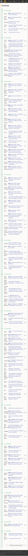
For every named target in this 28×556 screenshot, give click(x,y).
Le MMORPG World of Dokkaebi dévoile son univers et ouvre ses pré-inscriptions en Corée (16, 421)
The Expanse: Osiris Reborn (6, 91)
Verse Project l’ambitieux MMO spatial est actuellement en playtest (16, 277)
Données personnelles (10, 553)
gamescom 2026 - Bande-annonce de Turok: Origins (14, 184)
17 (25, 538)
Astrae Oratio (5, 459)
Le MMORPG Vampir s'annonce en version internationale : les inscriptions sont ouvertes (16, 60)
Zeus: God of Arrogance (6, 69)
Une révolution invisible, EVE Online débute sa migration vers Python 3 (16, 197)
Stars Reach (5, 319)
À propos (10, 551)
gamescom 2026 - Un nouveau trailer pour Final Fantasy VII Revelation (15, 179)
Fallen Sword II (5, 447)
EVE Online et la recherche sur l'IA (16, 408)
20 (25, 296)
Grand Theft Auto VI (5, 18)
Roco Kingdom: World (6, 151)
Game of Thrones (6, 162)
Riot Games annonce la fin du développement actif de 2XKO (15, 394)
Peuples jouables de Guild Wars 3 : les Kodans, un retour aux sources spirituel (16, 386)
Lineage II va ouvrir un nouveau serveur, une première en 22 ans (15, 224)
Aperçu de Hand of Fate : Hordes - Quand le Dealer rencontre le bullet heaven (16, 365)
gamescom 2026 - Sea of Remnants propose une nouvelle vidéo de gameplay (15, 146)
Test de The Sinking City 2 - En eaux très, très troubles (15, 451)
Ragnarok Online (6, 455)
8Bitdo (5, 382)
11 (25, 96)
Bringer (5, 13)
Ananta (5, 220)
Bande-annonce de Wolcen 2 (15, 96)
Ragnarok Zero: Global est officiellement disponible (15, 455)
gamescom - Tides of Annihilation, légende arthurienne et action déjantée (16, 75)
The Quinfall (5, 267)
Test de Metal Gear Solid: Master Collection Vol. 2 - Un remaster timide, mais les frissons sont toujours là (15, 375)
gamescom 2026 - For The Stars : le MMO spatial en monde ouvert (16, 41)
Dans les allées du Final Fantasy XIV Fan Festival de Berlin (15, 436)
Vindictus (6, 322)
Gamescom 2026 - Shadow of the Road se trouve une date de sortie (15, 85)
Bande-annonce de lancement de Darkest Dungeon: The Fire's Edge (16, 486)
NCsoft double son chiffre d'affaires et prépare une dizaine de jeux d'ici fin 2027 (16, 259)
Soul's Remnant (6, 510)
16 (25, 29)
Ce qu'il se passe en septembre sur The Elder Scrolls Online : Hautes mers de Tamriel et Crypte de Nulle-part (16, 46)
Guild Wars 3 (5, 386)
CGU (21, 551)
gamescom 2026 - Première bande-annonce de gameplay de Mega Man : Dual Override (15, 127)
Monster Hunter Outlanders (6, 168)
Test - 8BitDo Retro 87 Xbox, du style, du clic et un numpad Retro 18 (16, 382)
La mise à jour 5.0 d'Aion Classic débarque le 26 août (15, 390)
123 (26, 369)
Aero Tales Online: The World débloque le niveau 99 (15, 398)
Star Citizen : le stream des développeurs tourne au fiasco (15, 369)
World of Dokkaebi (6, 421)
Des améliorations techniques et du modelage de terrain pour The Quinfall (16, 267)
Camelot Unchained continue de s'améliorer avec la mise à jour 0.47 (16, 343)
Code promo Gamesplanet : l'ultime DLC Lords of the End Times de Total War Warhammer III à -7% (16, 426)
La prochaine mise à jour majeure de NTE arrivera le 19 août (16, 501)
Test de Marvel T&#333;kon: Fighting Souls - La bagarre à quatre (16, 282)
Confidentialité (3, 553)
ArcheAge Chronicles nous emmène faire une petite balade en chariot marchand (16, 412)
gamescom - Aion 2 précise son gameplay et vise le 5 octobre (15, 64)
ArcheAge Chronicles (6, 50)
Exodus (5, 137)
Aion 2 (5, 64)
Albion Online (5, 534)
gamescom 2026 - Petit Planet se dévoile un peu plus (16, 155)
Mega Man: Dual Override (6, 127)
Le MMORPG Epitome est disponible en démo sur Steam (15, 296)
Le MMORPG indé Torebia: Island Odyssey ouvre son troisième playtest (16, 340)
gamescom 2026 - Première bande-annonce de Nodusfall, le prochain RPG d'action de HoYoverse (15, 215)
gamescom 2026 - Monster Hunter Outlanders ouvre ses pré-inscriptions (15, 168)
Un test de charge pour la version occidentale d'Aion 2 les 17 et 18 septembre (15, 132)
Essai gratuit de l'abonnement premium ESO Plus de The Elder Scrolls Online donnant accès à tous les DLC (16, 348)
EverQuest (6, 22)
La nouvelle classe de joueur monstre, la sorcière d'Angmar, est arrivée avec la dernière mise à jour (16, 253)
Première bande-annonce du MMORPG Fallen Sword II (15, 447)
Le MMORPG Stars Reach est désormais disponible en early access (15, 479)
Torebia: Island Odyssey (6, 340)
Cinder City (5, 26)
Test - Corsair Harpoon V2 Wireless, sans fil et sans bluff (16, 431)
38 (25, 506)
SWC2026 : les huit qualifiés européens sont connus (14, 353)
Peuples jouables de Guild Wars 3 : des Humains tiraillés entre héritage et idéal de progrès (16, 506)
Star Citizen (5, 369)
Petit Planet (5, 155)
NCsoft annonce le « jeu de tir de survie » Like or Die (15, 141)
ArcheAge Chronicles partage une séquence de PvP (15, 50)
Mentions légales (16, 551)
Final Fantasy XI (5, 538)
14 (25, 41)
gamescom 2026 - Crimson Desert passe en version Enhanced (16, 158)
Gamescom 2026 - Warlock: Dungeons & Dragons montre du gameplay (15, 120)
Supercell (6, 515)
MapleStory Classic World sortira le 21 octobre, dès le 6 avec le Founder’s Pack (16, 315)
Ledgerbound (7, 360)
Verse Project (5, 277)
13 (25, 463)
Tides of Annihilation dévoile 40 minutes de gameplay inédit (16, 525)
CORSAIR (6, 431)
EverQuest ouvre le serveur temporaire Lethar (14, 22)
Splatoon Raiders (6, 483)
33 (25, 277)
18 (25, 259)
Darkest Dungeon (6, 486)
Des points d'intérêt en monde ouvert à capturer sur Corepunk (15, 243)
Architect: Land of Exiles (6, 463)
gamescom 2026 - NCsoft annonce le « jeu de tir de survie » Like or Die (16, 193)
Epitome (5, 296)
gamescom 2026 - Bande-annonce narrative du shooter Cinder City (15, 202)
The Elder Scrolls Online (5, 46)
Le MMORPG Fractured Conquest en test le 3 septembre (16, 228)
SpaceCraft (6, 357)
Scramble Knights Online (6, 497)
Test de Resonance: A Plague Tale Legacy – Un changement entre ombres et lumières (16, 101)
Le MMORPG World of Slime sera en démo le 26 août (15, 335)
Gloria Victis (5, 416)
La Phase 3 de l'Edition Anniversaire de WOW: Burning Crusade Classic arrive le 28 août (16, 300)
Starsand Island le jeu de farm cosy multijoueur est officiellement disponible (15, 474)
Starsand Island (6, 474)
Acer (5, 29)
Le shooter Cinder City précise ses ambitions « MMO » (16, 26)
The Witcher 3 (5, 110)
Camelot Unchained (6, 343)
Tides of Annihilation (6, 55)
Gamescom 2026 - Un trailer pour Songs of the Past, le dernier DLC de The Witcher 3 (15, 110)
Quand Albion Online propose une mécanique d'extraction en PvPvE (16, 534)
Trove (5, 32)
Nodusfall (6, 215)
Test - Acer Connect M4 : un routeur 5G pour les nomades (16, 29)
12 (25, 64)
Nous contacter (3, 554)
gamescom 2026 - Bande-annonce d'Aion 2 (14, 211)
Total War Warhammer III (6, 426)
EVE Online (5, 197)
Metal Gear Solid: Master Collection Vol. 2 (6, 375)
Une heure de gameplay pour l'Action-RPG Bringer (15, 13)
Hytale (5, 331)
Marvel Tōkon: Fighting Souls (5, 282)
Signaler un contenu (19, 553)
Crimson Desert (5, 158)
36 (25, 18)
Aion (5, 390)
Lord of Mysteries (6, 304)
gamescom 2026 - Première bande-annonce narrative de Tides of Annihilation (16, 188)
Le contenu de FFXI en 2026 (14, 538)
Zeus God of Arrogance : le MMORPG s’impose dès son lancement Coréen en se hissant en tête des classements (16, 69)
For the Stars (5, 41)
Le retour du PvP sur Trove (14, 32)
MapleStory (6, 314)
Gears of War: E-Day (6, 207)
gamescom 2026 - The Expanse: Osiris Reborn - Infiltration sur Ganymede (16, 91)
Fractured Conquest (6, 228)
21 (25, 91)
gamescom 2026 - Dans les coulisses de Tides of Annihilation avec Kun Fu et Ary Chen (15, 55)
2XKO (5, 394)
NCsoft (5, 259)
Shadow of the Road (5, 85)
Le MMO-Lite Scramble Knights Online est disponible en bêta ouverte (16, 497)
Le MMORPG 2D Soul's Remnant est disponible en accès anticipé (16, 510)
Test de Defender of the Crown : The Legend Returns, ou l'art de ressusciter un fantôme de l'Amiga (16, 290)
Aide (24, 553)
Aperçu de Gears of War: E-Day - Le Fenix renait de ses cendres (16, 206)
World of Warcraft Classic (5, 300)
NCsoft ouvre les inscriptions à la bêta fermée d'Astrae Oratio (16, 459)
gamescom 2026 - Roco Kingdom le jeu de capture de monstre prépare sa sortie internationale (16, 151)
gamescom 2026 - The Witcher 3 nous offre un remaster (16, 115)
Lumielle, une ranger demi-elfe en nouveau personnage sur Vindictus (16, 322)
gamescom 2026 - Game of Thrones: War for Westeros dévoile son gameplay (16, 163)
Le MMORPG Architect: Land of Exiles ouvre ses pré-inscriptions (16, 463)
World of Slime (5, 335)
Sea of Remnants (6, 145)
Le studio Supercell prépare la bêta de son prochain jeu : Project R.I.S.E (15, 515)
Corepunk (6, 243)
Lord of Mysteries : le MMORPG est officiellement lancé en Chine (16, 304)
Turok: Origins (5, 184)
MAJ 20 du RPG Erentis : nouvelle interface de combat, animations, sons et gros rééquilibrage (16, 233)
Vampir (5, 60)
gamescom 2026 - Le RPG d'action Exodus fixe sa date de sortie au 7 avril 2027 (15, 137)
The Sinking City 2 (5, 451)
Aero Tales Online (5, 398)
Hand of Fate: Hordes (5, 365)
